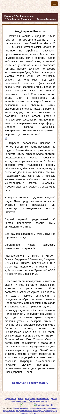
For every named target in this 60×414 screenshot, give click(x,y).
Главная (8, 16)
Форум (44, 401)
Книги (20, 398)
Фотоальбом (43, 398)
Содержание (10, 398)
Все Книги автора (25, 16)
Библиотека (34, 401)
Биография (30, 398)
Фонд (24, 401)
